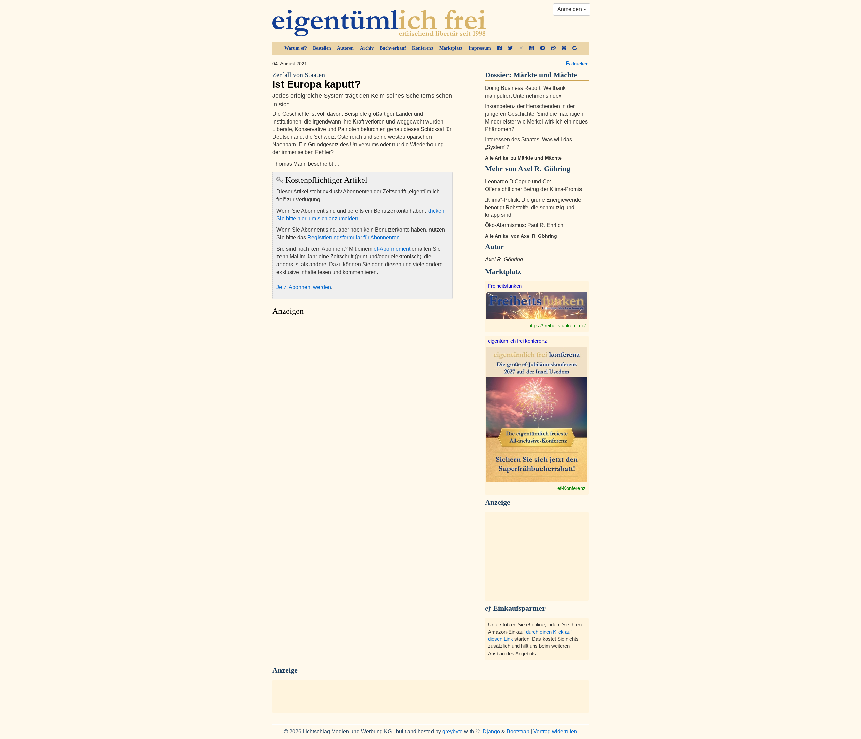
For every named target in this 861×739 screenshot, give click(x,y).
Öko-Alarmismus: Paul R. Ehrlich (524, 225)
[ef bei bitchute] (574, 48)
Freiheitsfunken (505, 286)
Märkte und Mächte (545, 75)
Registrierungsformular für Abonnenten (353, 237)
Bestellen (322, 48)
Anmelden (570, 9)
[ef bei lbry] (564, 48)
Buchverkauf (393, 48)
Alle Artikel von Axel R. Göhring (521, 236)
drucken (579, 63)
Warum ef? (295, 48)
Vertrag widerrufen (555, 731)
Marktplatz (450, 48)
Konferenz (422, 48)
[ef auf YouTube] (531, 48)
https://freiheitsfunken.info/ (557, 325)
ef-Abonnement (392, 249)
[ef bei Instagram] (521, 48)
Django (491, 731)
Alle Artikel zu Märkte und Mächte (523, 158)
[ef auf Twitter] (510, 48)
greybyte (452, 731)
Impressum (480, 48)
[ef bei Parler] (553, 48)
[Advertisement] (362, 382)
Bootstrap (518, 731)
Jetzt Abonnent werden (303, 287)
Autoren (345, 48)
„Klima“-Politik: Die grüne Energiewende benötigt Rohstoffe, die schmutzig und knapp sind (533, 207)
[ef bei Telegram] (542, 48)
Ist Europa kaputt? (316, 80)
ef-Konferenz (571, 488)
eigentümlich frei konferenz (517, 341)
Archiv (367, 48)
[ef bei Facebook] (499, 48)
